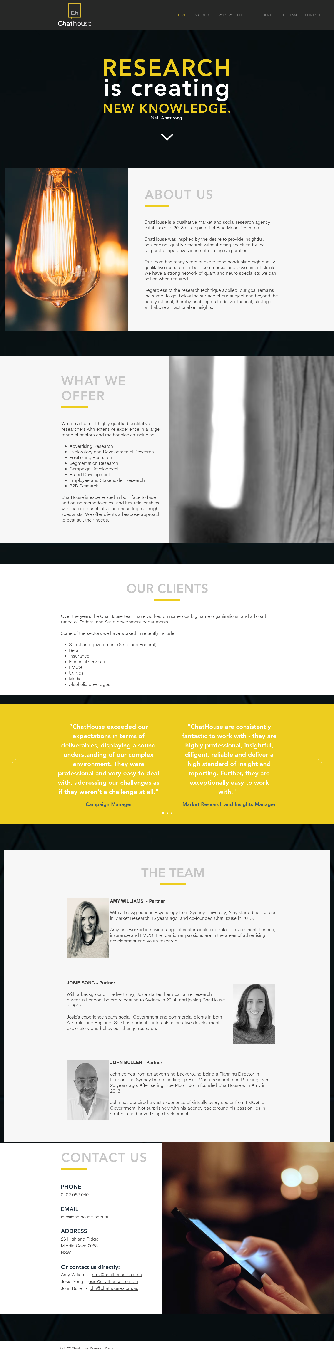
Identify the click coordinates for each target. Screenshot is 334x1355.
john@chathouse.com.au (113, 1288)
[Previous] (13, 764)
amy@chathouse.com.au (117, 1274)
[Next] (320, 764)
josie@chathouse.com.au (112, 1281)
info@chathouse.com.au (85, 1216)
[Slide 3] (171, 813)
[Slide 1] (162, 813)
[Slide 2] (167, 813)
